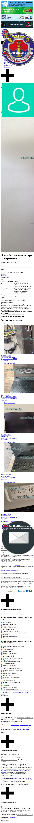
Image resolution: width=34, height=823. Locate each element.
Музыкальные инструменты (11, 687)
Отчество (20, 759)
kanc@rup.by (30, 555)
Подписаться (4, 695)
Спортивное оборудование (11, 677)
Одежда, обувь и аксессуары (11, 660)
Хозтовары (6, 685)
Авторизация (12, 817)
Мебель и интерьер (8, 655)
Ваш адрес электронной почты (10, 754)
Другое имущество (8, 629)
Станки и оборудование (10, 627)
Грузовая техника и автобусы (11, 631)
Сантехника (6, 666)
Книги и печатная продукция (11, 682)
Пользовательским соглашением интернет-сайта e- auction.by (16, 779)
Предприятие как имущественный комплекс (16, 638)
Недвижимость (7, 622)
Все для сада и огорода (9, 673)
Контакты (7, 67)
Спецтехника (7, 626)
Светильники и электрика (10, 672)
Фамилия (20, 756)
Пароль (3, 719)
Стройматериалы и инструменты (12, 668)
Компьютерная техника (10, 648)
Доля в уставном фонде (10, 636)
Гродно (12, 570)
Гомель (8, 570)
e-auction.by (17, 565)
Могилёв (16, 570)
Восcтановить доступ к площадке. (21, 725)
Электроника (7, 651)
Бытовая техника (8, 649)
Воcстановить (5, 820)
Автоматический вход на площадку (11, 721)
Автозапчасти (7, 678)
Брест (2, 570)
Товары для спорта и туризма (11, 661)
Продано (3, 275)
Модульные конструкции (10, 689)
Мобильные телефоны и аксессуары (13, 646)
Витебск (5, 570)
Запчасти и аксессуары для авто (12, 658)
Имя (18, 757)
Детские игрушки (8, 675)
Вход (2, 732)
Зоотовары (6, 684)
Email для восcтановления (8, 814)
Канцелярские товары (9, 665)
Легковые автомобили (9, 624)
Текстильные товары (9, 680)
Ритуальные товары (9, 663)
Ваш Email (4, 614)
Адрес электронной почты (8, 717)
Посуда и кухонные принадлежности (14, 670)
